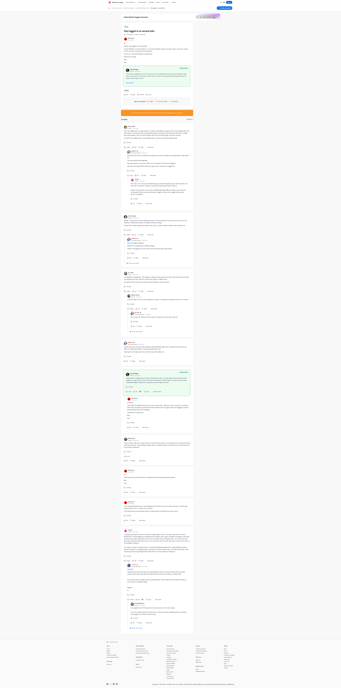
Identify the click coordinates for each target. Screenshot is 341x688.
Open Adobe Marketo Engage (208, 17)
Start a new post (169, 113)
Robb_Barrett (131, 438)
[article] (156, 137)
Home (109, 8)
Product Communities (117, 8)
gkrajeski (133, 151)
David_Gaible (131, 126)
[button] (224, 8)
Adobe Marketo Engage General (142, 8)
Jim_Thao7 (131, 272)
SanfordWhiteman (139, 603)
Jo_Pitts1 (133, 564)
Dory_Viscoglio (132, 216)
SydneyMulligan (134, 69)
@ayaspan (130, 569)
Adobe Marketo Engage (128, 8)
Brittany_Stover (135, 295)
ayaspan (137, 179)
